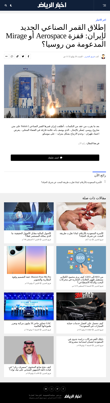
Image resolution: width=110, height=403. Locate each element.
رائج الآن (82, 143)
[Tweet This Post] (23, 56)
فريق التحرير (90, 57)
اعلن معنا (39, 395)
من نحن (58, 395)
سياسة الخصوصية (49, 395)
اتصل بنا (31, 395)
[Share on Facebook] (28, 56)
